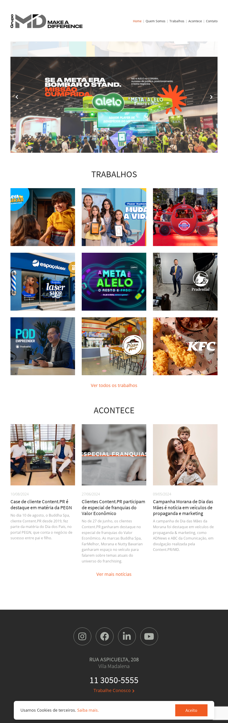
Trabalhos (176, 21)
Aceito (191, 710)
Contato (212, 21)
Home (137, 21)
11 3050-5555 (114, 680)
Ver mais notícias (114, 574)
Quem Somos (155, 21)
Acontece (195, 21)
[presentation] (17, 97)
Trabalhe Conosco (112, 690)
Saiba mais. (88, 710)
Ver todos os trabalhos (114, 385)
